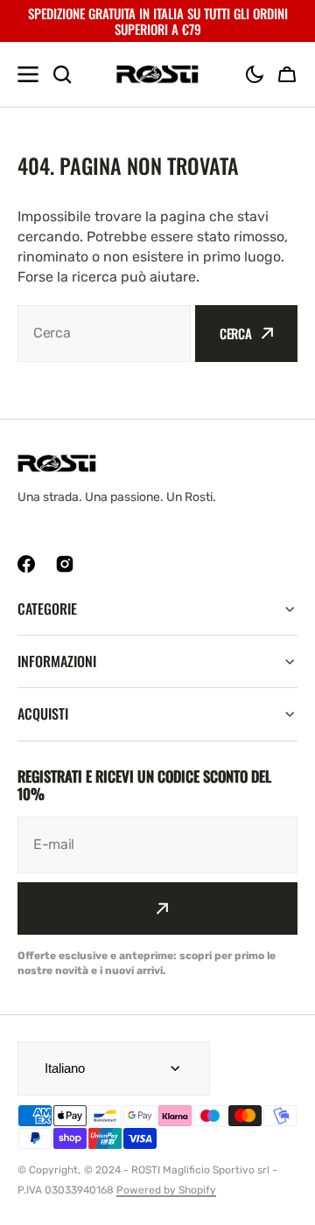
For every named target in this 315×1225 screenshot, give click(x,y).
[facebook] (26, 564)
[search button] (62, 74)
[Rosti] (157, 74)
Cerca (236, 333)
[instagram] (65, 564)
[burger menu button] (28, 74)
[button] (254, 74)
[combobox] (104, 333)
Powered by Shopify (166, 1190)
